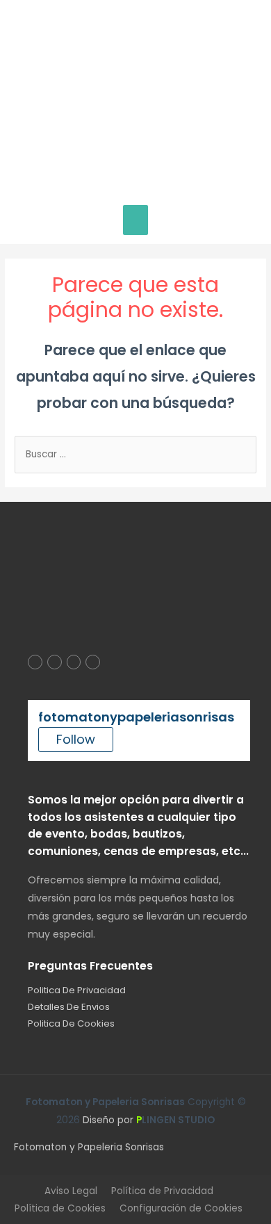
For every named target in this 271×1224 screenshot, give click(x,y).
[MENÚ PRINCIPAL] (136, 220)
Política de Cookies (60, 1208)
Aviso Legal (70, 1191)
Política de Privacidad (162, 1191)
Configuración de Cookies (181, 1208)
